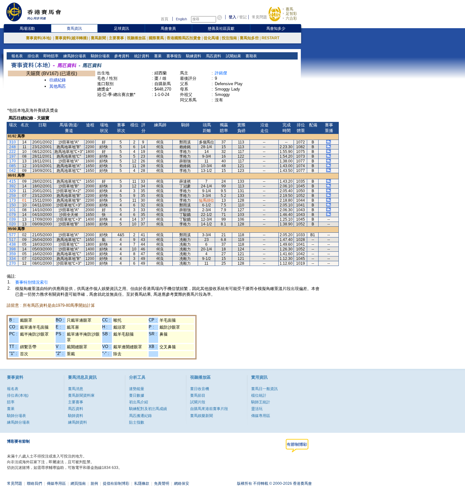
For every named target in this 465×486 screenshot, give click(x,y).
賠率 (11, 402)
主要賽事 (116, 38)
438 (12, 244)
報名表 (16, 56)
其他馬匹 (57, 86)
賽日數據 (136, 395)
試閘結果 (233, 56)
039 (12, 219)
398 (12, 249)
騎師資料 (75, 415)
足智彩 (291, 13)
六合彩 (291, 18)
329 (12, 191)
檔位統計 (258, 395)
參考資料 (121, 56)
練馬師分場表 (74, 56)
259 (12, 195)
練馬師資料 (77, 422)
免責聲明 (161, 483)
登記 (243, 17)
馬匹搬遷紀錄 (140, 415)
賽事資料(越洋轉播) (71, 38)
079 (12, 214)
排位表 (33, 56)
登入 (232, 17)
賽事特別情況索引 (31, 282)
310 (12, 142)
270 (12, 263)
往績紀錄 (57, 80)
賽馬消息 (75, 389)
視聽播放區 (136, 38)
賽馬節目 (197, 395)
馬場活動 (27, 28)
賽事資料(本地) (39, 38)
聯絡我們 (34, 483)
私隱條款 (141, 483)
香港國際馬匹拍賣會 (184, 38)
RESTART (270, 38)
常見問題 (259, 17)
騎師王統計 (260, 402)
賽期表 (251, 56)
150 (12, 205)
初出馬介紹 (138, 402)
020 (12, 224)
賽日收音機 (199, 389)
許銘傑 (221, 73)
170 (12, 161)
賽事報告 (173, 56)
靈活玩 (257, 409)
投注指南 (229, 38)
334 (12, 258)
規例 (94, 483)
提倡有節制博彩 (116, 483)
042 (12, 170)
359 (12, 254)
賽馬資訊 (74, 28)
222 (12, 151)
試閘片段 (197, 402)
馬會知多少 (275, 28)
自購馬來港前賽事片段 (209, 409)
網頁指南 (78, 483)
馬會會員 (168, 28)
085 (12, 166)
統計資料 (141, 56)
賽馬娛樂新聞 (201, 415)
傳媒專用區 (260, 415)
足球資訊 (121, 28)
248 (12, 147)
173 (12, 200)
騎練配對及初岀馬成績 (148, 409)
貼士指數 (136, 422)
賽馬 (289, 9)
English (181, 19)
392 (12, 186)
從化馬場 (211, 38)
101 (12, 210)
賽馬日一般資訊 (264, 389)
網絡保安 (181, 483)
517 (12, 239)
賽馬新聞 (98, 38)
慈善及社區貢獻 (221, 28)
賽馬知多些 (249, 38)
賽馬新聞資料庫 (81, 395)
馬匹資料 (213, 56)
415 (12, 181)
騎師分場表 (100, 56)
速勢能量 (136, 389)
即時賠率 (50, 56)
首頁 (164, 19)
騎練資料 (193, 56)
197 (12, 156)
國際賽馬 (156, 38)
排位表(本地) (17, 395)
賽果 (157, 56)
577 (12, 235)
